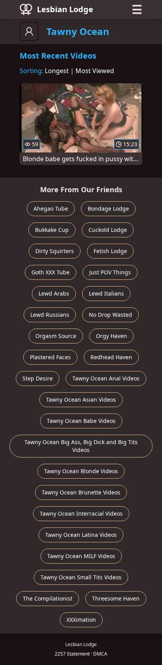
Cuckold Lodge (107, 229)
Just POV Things (110, 272)
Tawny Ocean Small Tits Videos (81, 577)
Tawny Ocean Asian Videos (81, 399)
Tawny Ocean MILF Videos (81, 556)
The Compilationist (47, 598)
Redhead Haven (111, 357)
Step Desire (37, 378)
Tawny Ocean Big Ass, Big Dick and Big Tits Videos (81, 446)
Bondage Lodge (108, 208)
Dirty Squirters (54, 251)
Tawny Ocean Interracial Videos (81, 513)
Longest (57, 70)
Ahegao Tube (50, 208)
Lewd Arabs (54, 293)
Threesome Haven (116, 598)
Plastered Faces (50, 357)
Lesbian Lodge (65, 9)
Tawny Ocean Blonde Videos (81, 471)
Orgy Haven (111, 336)
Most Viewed (94, 70)
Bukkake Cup (52, 229)
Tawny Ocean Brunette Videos (81, 492)
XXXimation (81, 619)
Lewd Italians (106, 293)
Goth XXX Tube (50, 272)
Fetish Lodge (110, 251)
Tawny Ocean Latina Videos (81, 534)
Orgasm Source (55, 336)
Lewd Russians (49, 314)
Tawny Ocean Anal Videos (106, 378)
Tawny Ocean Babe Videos (81, 420)
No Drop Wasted (110, 314)
